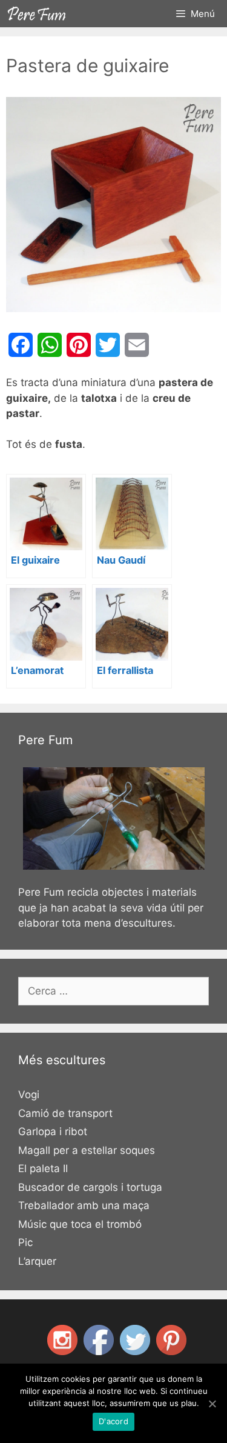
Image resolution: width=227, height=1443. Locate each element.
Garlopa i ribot (52, 1131)
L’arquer (37, 1261)
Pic (25, 1242)
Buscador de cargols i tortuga (90, 1187)
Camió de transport (65, 1113)
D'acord (113, 1421)
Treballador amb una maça (84, 1205)
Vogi (28, 1094)
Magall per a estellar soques (86, 1150)
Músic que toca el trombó (80, 1224)
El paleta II (43, 1168)
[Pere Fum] (37, 13)
